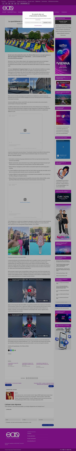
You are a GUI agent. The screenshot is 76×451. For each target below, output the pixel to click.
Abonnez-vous (47, 22)
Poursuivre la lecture (38, 25)
